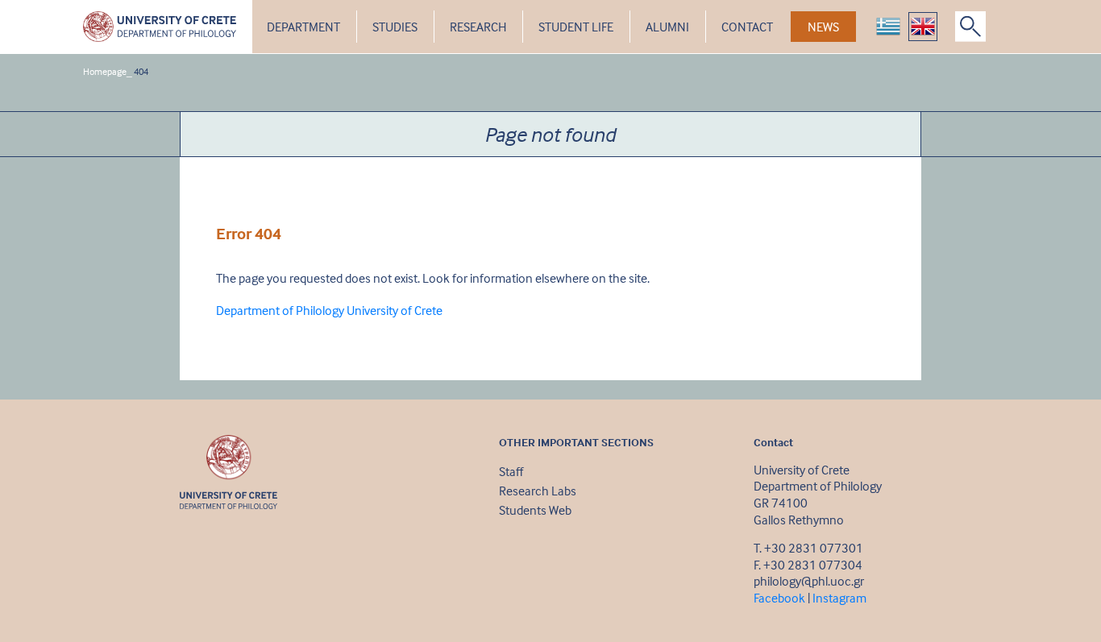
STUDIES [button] (395, 27)
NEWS (823, 27)
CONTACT (747, 27)
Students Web (535, 510)
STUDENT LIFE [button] (575, 27)
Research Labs (537, 491)
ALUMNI (667, 27)
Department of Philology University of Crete (329, 310)
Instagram (839, 598)
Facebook (779, 598)
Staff (511, 471)
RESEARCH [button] (478, 27)
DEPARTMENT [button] (303, 27)
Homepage (105, 71)
